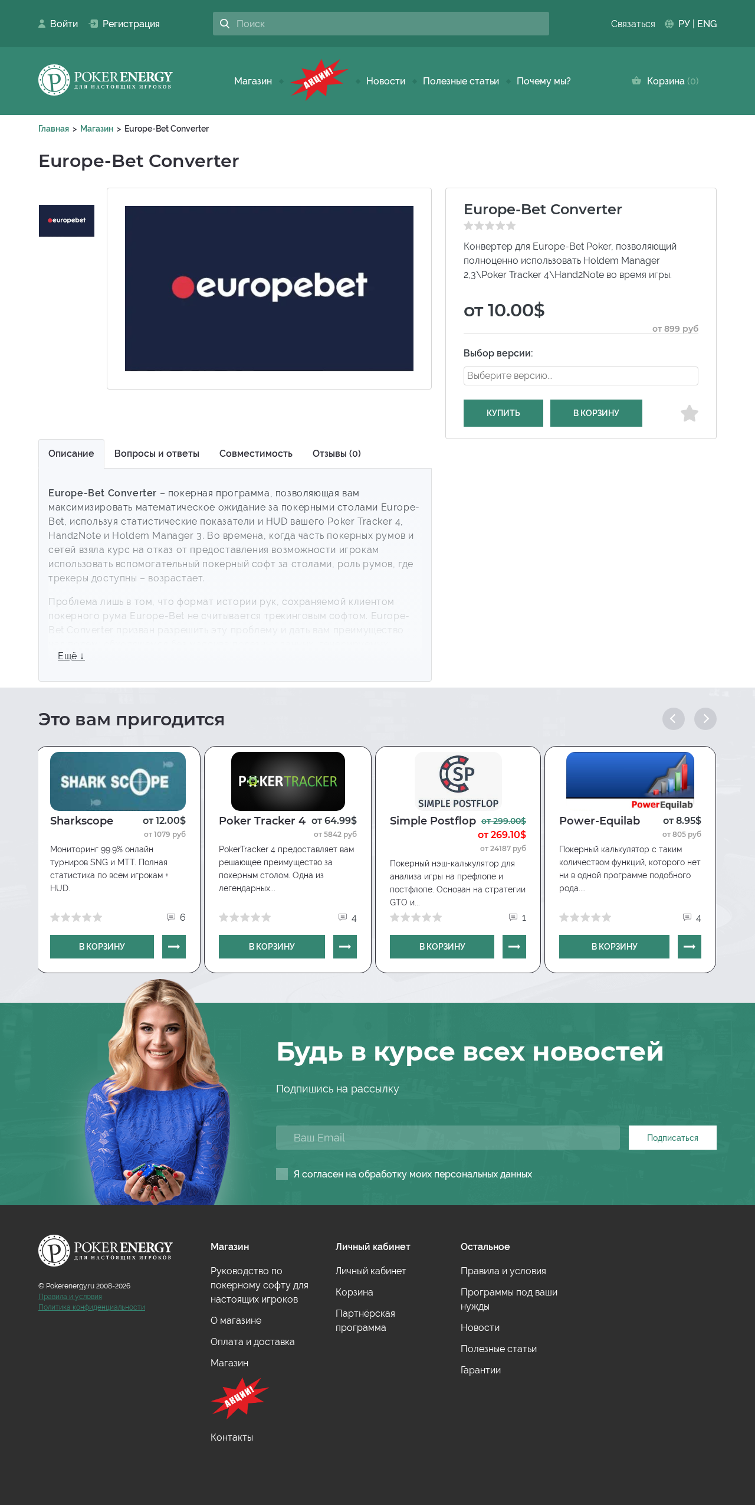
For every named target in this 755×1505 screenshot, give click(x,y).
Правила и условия (70, 1297)
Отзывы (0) (337, 453)
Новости (385, 81)
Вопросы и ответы (156, 453)
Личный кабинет (371, 1271)
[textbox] (524, 375)
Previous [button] (673, 719)
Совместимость (256, 453)
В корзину (596, 413)
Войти (60, 24)
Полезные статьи (461, 81)
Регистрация (126, 24)
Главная (53, 128)
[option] (66, 220)
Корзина (670, 81)
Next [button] (705, 719)
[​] (319, 81)
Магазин (253, 81)
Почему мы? (544, 81)
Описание (71, 453)
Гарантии (481, 1370)
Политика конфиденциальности (91, 1307)
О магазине (236, 1320)
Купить (503, 413)
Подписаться (672, 1138)
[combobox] (581, 376)
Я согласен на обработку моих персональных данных (413, 1174)
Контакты (232, 1437)
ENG (707, 24)
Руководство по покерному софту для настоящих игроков (259, 1285)
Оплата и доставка (253, 1341)
